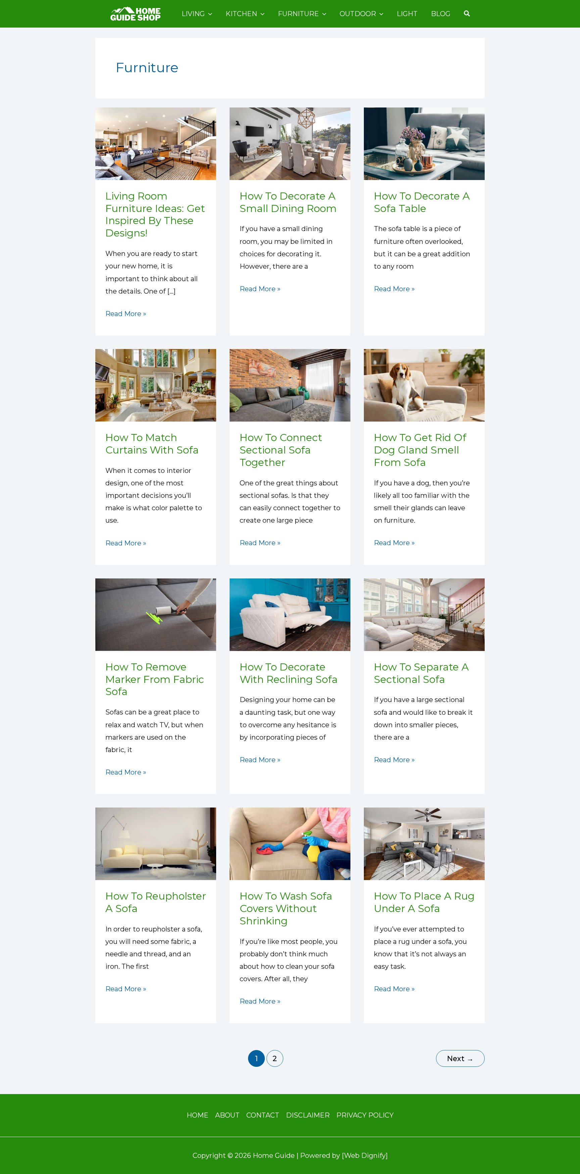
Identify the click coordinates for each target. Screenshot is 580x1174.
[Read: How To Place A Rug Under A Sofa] (424, 843)
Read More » (125, 313)
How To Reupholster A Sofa (155, 902)
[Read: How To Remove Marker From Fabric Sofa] (155, 614)
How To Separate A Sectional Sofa (421, 673)
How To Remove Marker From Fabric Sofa (154, 679)
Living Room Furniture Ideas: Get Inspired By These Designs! (155, 215)
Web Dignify (365, 1155)
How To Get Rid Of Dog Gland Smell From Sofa (420, 450)
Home (197, 1115)
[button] (467, 13)
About (227, 1115)
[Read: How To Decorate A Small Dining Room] (290, 143)
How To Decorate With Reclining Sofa (289, 673)
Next (460, 1058)
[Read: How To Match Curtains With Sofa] (155, 385)
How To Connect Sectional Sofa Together (281, 450)
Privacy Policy (365, 1115)
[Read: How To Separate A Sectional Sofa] (424, 614)
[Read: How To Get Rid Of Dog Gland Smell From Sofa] (424, 385)
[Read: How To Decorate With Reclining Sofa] (290, 614)
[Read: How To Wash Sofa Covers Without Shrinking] (290, 843)
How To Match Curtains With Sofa (152, 443)
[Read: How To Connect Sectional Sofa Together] (290, 385)
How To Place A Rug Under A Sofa (424, 902)
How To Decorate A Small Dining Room (288, 202)
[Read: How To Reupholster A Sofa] (155, 843)
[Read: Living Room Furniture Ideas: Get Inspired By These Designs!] (155, 143)
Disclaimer (308, 1115)
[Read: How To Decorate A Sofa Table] (424, 143)
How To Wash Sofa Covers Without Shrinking (286, 908)
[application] (208, 14)
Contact (262, 1115)
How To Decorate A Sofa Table (422, 202)
